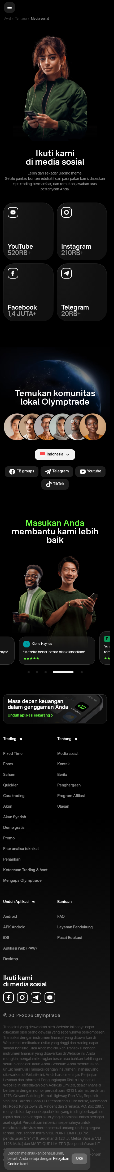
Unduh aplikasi (29, 715)
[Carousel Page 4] (59, 672)
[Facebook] (8, 997)
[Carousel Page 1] (29, 672)
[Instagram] (22, 997)
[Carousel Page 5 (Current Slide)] (76, 672)
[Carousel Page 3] (46, 672)
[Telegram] (36, 997)
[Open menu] (9, 7)
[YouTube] (50, 997)
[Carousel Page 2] (37, 672)
